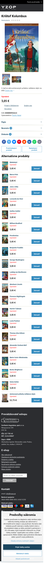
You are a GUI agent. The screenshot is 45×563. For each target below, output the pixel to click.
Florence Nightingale (17, 296)
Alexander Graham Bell (18, 345)
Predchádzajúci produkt (11, 149)
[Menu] (40, 7)
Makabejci (13, 162)
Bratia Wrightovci (16, 370)
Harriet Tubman (15, 309)
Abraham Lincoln (16, 284)
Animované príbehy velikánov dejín (22, 394)
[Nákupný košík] (35, 7)
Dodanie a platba (7, 459)
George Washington (17, 260)
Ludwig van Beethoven (18, 272)
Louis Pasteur (15, 321)
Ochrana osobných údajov (10, 467)
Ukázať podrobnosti (23, 559)
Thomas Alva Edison (17, 333)
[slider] (15, 20)
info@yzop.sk (11, 494)
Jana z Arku (14, 187)
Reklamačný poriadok (8, 462)
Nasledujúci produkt (33, 149)
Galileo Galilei (15, 211)
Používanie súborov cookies (11, 464)
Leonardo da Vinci (16, 199)
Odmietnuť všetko (22, 554)
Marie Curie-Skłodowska (19, 357)
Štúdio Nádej (16, 115)
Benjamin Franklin (16, 248)
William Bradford (16, 223)
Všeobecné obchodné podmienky (13, 457)
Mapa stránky (6, 469)
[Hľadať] (29, 7)
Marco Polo (14, 174)
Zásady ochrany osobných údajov (22, 541)
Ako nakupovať (6, 455)
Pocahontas (14, 235)
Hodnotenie (5, 20)
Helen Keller (14, 382)
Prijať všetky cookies (22, 547)
